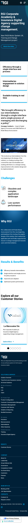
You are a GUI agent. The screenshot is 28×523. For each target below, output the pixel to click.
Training (3, 432)
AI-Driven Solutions (6, 382)
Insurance (4, 419)
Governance (4, 465)
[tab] (8, 348)
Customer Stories (6, 447)
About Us (3, 458)
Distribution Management (8, 405)
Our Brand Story (5, 470)
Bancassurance (5, 422)
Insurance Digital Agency (8, 434)
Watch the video (8, 46)
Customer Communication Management (12, 402)
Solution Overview (6, 377)
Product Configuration (7, 400)
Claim (2, 392)
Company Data (23, 511)
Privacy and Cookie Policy (12, 511)
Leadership (4, 460)
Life (2, 390)
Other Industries (5, 427)
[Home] (4, 3)
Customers (4, 473)
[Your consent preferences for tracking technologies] (2, 521)
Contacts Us (4, 497)
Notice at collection (8, 521)
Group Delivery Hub (6, 463)
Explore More (7, 341)
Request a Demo (5, 499)
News (2, 478)
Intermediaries (5, 424)
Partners (3, 475)
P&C (2, 387)
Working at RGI (5, 489)
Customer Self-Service (7, 407)
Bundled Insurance (6, 412)
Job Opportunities (6, 491)
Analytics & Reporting (7, 410)
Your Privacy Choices (12, 518)
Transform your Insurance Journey (11, 380)
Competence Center (6, 468)
